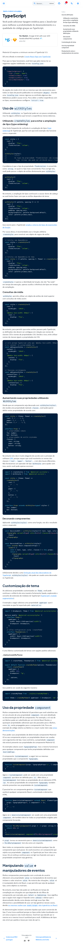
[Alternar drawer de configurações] (78, 3)
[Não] (29, 941)
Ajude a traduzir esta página (12, 11)
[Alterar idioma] (71, 3)
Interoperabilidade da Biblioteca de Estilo (43, 938)
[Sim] (25, 941)
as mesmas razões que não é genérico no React (32, 905)
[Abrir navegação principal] (4, 3)
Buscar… (45, 3)
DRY (11, 458)
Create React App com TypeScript (37, 57)
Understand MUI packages (11, 938)
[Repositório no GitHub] (59, 3)
